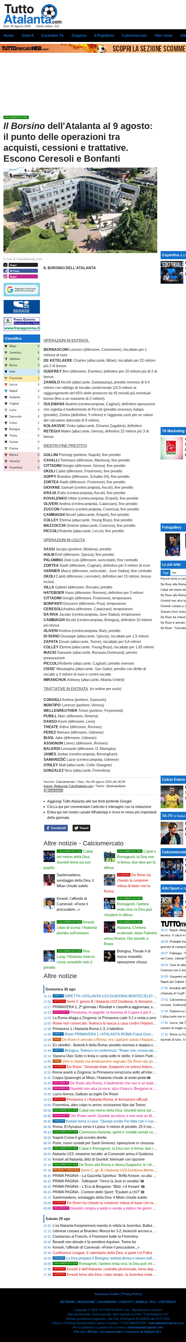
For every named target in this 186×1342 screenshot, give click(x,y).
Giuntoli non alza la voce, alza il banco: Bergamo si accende (110, 1089)
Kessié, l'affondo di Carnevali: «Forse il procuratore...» (72, 904)
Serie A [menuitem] (28, 35)
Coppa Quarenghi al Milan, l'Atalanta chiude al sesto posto (99, 1078)
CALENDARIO (107, 1302)
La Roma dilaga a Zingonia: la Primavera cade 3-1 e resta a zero (104, 1018)
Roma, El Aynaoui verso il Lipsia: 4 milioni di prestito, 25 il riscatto (105, 1127)
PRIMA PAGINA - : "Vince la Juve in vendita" (96, 1181)
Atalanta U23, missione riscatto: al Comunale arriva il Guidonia (102, 1154)
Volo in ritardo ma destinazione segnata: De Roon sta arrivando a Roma (115, 1061)
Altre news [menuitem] (163, 35)
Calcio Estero (173, 779)
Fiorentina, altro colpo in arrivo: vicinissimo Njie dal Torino (99, 1105)
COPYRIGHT (167, 1302)
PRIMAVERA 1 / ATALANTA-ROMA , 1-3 (115, 1034)
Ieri (174, 572)
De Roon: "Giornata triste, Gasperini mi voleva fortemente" (107, 1067)
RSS (153, 1302)
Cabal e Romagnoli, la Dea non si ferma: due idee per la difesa (117, 1148)
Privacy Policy (132, 1294)
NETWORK (67, 1302)
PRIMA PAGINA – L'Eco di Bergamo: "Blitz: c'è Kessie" (97, 1186)
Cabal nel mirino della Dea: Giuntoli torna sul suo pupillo (112, 1110)
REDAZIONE (86, 1302)
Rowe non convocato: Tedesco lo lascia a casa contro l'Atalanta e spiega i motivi (117, 1023)
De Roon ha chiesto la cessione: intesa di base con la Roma (109, 1203)
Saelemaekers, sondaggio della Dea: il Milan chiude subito (75, 880)
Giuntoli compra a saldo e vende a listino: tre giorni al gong (109, 1208)
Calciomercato (65, 781)
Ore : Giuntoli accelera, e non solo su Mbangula (109, 1116)
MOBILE (141, 1302)
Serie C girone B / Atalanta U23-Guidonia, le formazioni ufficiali (111, 1001)
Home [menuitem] (9, 35)
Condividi (58, 828)
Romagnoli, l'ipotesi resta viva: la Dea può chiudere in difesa (115, 1264)
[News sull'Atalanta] (32, 14)
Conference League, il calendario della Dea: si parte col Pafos (102, 1253)
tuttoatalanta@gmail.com (166, 1323)
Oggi (165, 572)
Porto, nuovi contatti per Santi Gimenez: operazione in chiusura (103, 1143)
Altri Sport (170, 888)
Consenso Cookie (106, 1294)
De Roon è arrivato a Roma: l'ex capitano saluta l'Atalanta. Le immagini (115, 1040)
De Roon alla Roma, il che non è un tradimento (108, 1083)
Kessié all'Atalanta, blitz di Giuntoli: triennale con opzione (99, 1159)
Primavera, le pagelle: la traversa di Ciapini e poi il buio (106, 1012)
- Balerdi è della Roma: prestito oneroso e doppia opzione (108, 1045)
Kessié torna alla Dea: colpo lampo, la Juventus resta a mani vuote (114, 1274)
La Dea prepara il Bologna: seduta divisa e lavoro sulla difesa (109, 1258)
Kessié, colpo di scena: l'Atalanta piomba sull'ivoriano (77, 927)
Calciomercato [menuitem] (134, 35)
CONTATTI (126, 1302)
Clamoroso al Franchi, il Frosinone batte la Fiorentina (95, 1236)
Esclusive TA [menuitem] (52, 35)
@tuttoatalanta (115, 786)
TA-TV (168, 816)
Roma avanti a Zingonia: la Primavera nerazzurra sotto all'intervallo (106, 1072)
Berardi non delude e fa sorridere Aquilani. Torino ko (94, 1242)
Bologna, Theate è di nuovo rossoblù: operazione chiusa (134, 956)
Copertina (170, 255)
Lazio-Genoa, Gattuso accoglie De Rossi (85, 1094)
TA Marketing (173, 431)
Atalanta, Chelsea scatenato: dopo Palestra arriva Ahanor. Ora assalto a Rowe (130, 933)
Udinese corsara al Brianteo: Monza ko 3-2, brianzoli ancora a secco (107, 1231)
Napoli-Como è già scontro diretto (80, 1137)
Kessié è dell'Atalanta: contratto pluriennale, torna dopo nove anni (113, 1269)
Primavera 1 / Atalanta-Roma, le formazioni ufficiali (101, 1099)
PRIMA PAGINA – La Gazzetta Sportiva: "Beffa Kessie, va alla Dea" (107, 1176)
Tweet (83, 828)
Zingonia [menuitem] (79, 35)
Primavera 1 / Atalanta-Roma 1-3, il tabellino (88, 1029)
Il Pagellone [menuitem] (104, 35)
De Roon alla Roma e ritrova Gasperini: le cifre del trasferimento (117, 1165)
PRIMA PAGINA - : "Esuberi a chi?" (96, 1192)
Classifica (13, 338)
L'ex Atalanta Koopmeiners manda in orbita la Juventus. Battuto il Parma (110, 1225)
